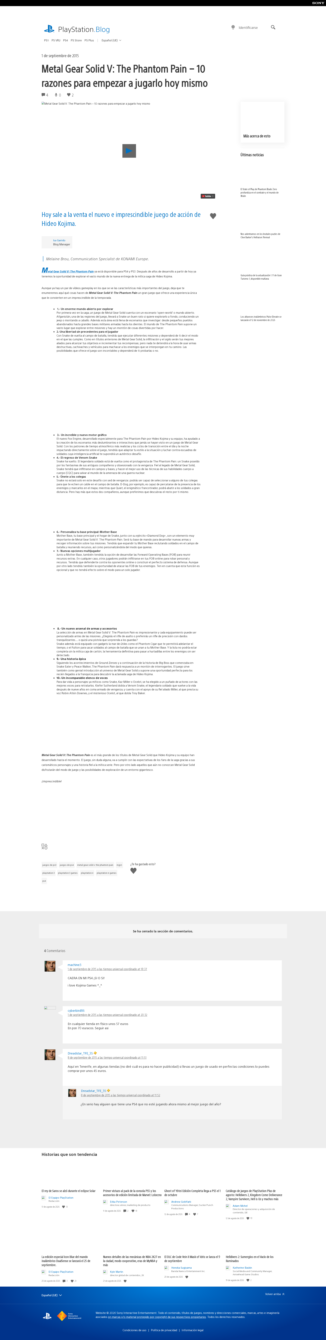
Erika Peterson (118, 1201)
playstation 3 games (68, 873)
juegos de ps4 (67, 865)
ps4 (44, 880)
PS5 (46, 40)
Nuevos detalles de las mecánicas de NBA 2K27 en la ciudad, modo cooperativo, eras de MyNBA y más (132, 1261)
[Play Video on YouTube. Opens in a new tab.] (208, 196)
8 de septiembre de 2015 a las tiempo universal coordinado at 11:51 (107, 1057)
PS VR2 (56, 40)
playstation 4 (87, 873)
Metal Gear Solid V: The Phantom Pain (68, 271)
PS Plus (89, 40)
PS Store (76, 40)
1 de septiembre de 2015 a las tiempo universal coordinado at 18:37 (107, 969)
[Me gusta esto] (64, 1206)
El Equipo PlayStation (61, 1197)
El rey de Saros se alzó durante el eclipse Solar (68, 1191)
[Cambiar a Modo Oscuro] (233, 27)
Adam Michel (240, 1205)
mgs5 (119, 865)
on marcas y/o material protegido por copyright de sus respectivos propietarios (157, 1317)
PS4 (65, 40)
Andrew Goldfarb (181, 1201)
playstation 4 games (106, 873)
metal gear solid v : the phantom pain (95, 865)
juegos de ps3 (49, 865)
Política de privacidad (164, 1330)
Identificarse (248, 27)
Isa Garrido (59, 240)
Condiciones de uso (134, 1330)
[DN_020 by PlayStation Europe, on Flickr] (121, 395)
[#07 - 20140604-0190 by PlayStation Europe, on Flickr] (121, 588)
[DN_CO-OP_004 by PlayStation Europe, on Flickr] (121, 420)
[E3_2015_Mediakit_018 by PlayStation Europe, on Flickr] (121, 510)
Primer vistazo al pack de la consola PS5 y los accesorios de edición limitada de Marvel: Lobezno (132, 1193)
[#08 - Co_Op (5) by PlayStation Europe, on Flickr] (121, 614)
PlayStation (84, 29)
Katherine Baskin (242, 1267)
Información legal (192, 1330)
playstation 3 (48, 873)
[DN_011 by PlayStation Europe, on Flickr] (121, 369)
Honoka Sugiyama (181, 1267)
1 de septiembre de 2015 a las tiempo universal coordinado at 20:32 (107, 1015)
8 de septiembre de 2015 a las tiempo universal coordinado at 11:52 (120, 1095)
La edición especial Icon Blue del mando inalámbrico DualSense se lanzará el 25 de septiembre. (66, 1261)
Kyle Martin (116, 1271)
